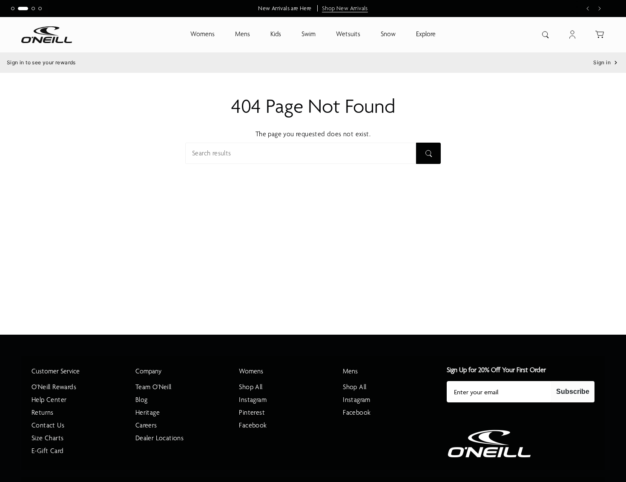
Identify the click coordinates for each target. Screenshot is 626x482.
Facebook (253, 425)
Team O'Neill (153, 387)
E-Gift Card (47, 451)
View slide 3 (33, 8)
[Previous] (587, 8)
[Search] (428, 153)
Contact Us (48, 425)
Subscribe (572, 391)
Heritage (147, 412)
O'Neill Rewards (54, 387)
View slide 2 (23, 8)
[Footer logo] (489, 443)
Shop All (250, 387)
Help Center (49, 400)
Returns (43, 412)
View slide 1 (12, 8)
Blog (141, 400)
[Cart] (599, 34)
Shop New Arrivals (345, 8)
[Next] (599, 8)
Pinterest (252, 412)
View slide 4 (40, 8)
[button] (202, 35)
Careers (146, 425)
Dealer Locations (159, 438)
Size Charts (47, 438)
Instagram (253, 400)
